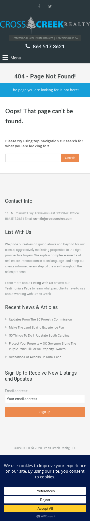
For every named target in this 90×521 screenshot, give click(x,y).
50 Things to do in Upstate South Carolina (39, 335)
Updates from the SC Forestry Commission (40, 319)
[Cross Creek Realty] (45, 25)
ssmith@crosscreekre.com (52, 219)
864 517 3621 (49, 46)
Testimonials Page (18, 288)
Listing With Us (42, 283)
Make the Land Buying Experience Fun (36, 327)
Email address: (16, 391)
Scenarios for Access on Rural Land (35, 357)
